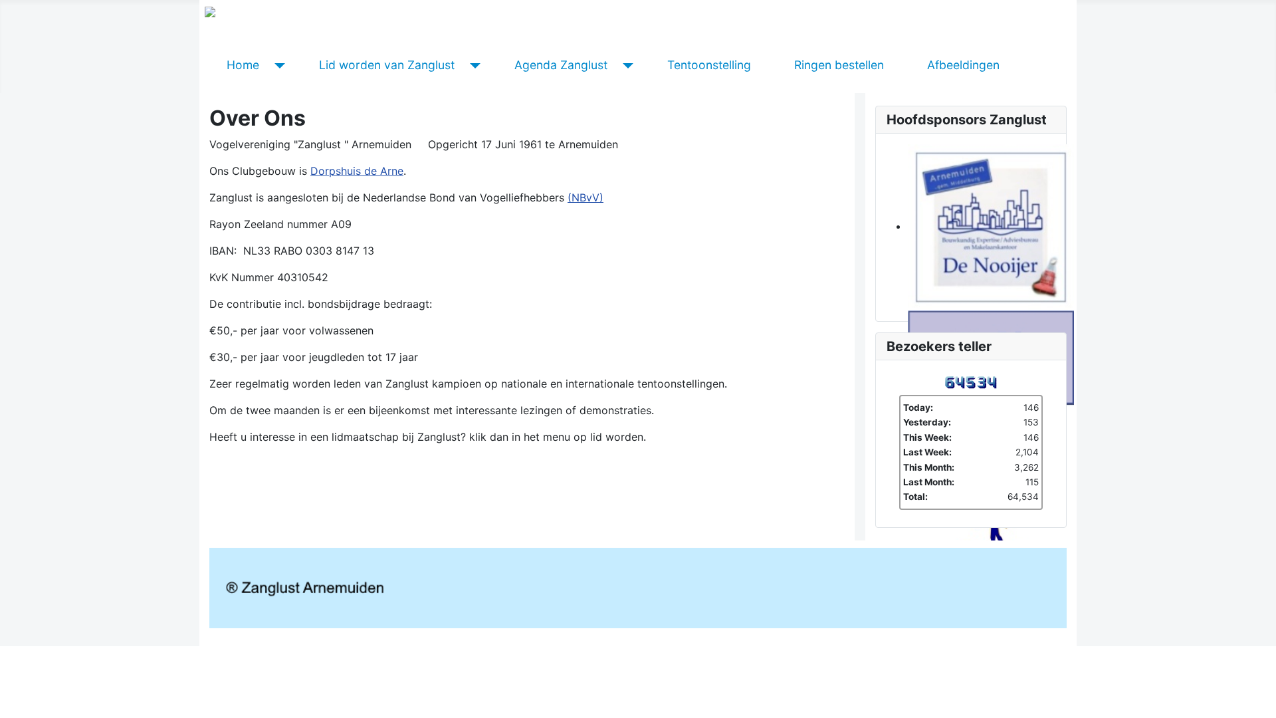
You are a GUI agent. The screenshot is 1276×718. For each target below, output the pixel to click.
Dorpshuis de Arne (356, 171)
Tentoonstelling (709, 65)
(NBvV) (585, 197)
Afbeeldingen (963, 65)
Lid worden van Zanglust (387, 65)
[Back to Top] (1259, 701)
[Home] (277, 65)
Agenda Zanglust (560, 65)
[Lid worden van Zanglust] (473, 65)
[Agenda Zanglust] (625, 65)
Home (243, 65)
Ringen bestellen (839, 65)
